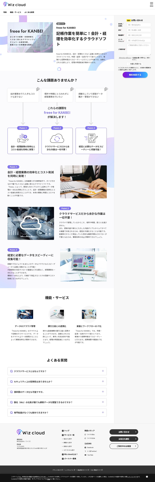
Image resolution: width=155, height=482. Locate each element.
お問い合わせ (124, 432)
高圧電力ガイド (82, 470)
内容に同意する (135, 64)
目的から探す (68, 446)
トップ (66, 430)
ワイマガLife (91, 438)
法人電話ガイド (96, 470)
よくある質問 (29, 12)
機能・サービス (15, 12)
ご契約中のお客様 (124, 446)
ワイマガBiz (91, 434)
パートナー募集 (70, 458)
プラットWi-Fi (56, 470)
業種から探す (68, 442)
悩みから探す (68, 439)
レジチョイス (69, 470)
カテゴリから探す (69, 450)
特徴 (5, 12)
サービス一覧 (69, 435)
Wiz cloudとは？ (71, 454)
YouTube (90, 455)
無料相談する (135, 74)
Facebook (90, 447)
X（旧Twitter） (92, 451)
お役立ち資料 (124, 439)
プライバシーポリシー (125, 58)
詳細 (48, 479)
